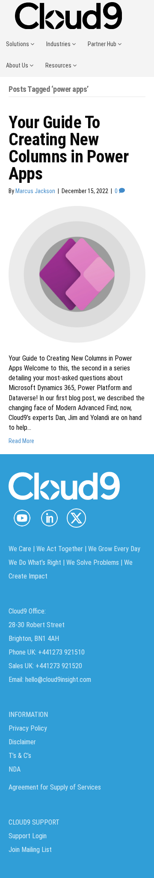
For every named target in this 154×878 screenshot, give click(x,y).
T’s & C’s (20, 756)
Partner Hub (103, 44)
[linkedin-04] (49, 518)
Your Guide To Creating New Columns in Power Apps (68, 148)
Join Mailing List (30, 850)
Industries (59, 44)
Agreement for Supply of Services (55, 787)
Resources (59, 65)
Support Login (28, 836)
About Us (18, 65)
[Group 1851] (76, 518)
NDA (15, 769)
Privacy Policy (28, 728)
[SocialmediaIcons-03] (22, 518)
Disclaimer (22, 742)
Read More (21, 441)
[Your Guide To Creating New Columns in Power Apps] (77, 273)
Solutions (18, 44)
